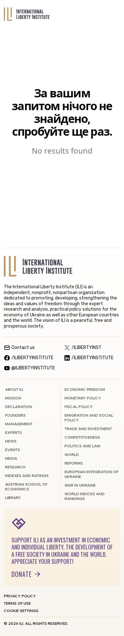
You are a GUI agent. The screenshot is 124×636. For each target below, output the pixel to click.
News (11, 441)
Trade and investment (88, 428)
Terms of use (17, 603)
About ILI (14, 389)
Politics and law (82, 445)
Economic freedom (85, 389)
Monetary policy (83, 398)
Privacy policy (20, 596)
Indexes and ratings (27, 475)
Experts (13, 432)
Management (18, 423)
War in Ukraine (80, 485)
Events (12, 449)
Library (13, 497)
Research (15, 467)
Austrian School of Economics (26, 486)
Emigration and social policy (89, 417)
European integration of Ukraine (91, 474)
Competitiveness (82, 437)
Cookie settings (21, 610)
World (72, 454)
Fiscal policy (79, 406)
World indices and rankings (85, 496)
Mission (13, 398)
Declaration (18, 406)
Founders (15, 415)
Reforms (74, 463)
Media (11, 458)
